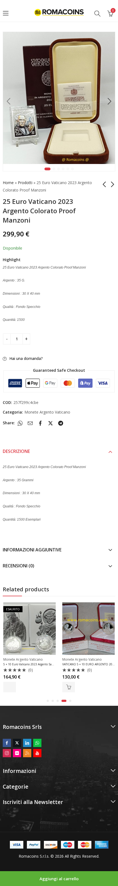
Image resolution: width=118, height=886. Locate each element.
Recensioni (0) (18, 566)
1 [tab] (47, 169)
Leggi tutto (9, 687)
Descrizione (16, 451)
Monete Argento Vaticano (47, 412)
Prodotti (25, 182)
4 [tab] (63, 169)
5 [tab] (67, 169)
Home (8, 182)
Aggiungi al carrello (59, 878)
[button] (47, 700)
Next (109, 101)
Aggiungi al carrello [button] (68, 687)
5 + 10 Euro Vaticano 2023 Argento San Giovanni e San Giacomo (44, 664)
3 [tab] (58, 169)
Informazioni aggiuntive (32, 550)
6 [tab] (72, 169)
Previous (8, 101)
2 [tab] (53, 169)
